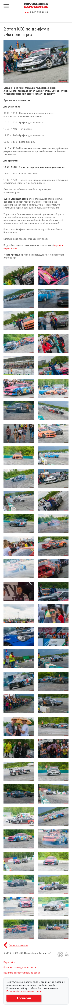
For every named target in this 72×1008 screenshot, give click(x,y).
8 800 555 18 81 (39, 12)
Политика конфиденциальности (19, 967)
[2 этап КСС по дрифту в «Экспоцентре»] (18, 275)
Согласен (24, 998)
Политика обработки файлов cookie (21, 972)
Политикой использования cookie (24, 991)
